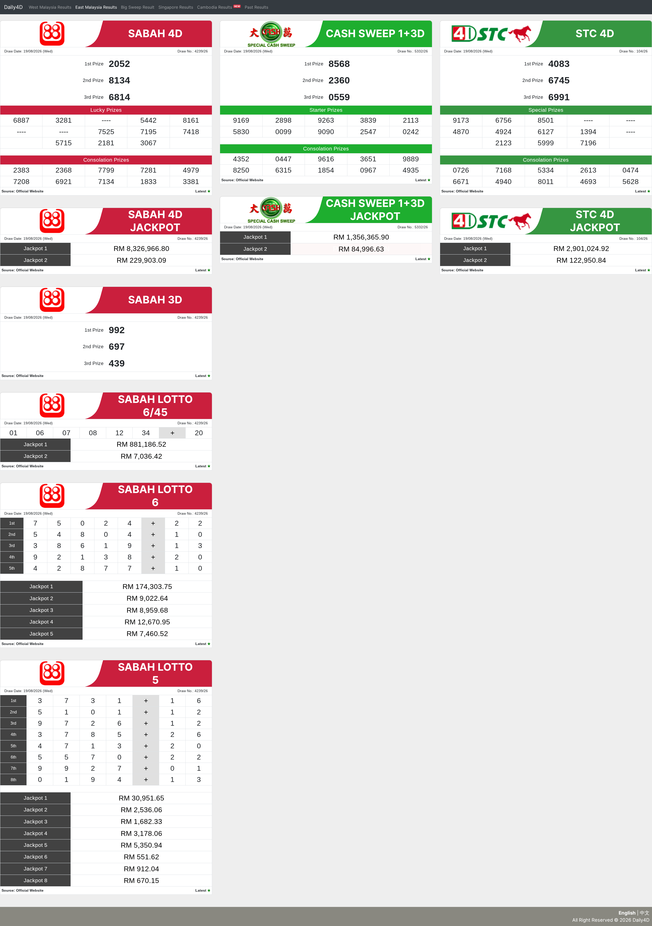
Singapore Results (175, 7)
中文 (644, 913)
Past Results (256, 7)
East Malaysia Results (96, 7)
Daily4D (13, 7)
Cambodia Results (218, 7)
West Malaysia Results (50, 7)
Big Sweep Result (137, 7)
